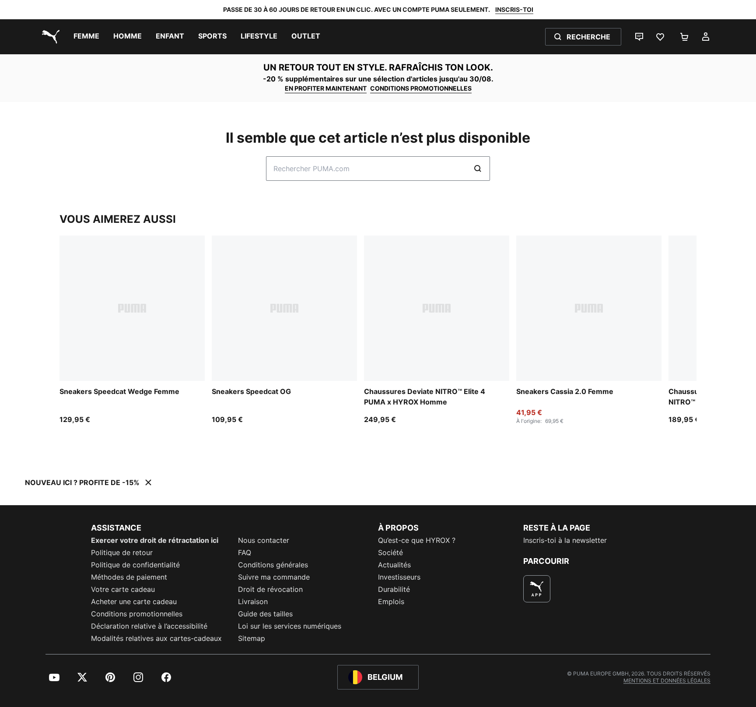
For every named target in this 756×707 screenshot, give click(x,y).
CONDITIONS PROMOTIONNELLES (421, 88)
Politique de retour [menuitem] (122, 552)
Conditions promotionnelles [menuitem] (136, 613)
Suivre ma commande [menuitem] (274, 577)
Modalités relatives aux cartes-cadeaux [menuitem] (156, 638)
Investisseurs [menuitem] (399, 577)
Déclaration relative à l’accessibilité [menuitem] (149, 626)
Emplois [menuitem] (391, 601)
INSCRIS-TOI (514, 9)
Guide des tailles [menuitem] (265, 613)
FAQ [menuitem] (244, 552)
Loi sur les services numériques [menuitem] (289, 626)
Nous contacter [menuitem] (263, 540)
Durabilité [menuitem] (394, 589)
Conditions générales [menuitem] (273, 564)
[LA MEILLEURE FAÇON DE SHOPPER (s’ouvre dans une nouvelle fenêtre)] (536, 588)
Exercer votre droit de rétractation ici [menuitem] (154, 540)
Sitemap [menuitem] (251, 638)
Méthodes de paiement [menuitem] (129, 577)
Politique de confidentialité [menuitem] (135, 564)
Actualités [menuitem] (394, 564)
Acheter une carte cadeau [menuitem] (134, 601)
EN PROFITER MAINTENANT (326, 88)
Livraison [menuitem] (253, 601)
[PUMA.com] (49, 37)
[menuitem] (86, 37)
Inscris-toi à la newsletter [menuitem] (565, 540)
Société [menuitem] (390, 552)
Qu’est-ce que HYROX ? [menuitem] (416, 540)
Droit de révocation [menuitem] (270, 589)
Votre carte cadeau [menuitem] (123, 589)
